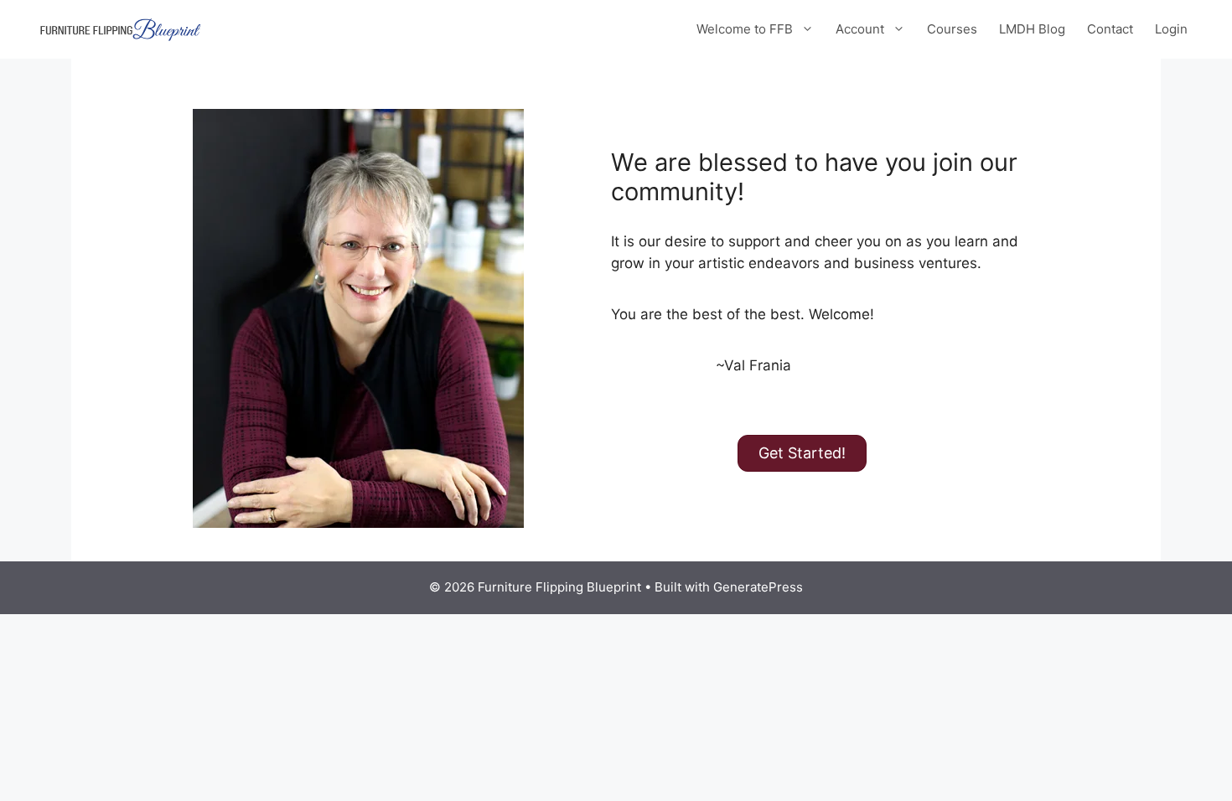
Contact (1110, 29)
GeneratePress (758, 587)
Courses (952, 29)
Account (860, 29)
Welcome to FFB (744, 29)
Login (1171, 29)
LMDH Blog (1032, 29)
